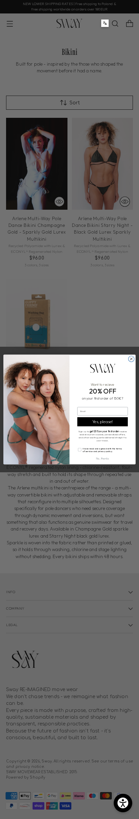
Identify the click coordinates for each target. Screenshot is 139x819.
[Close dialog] (131, 359)
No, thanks (102, 458)
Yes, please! (102, 421)
